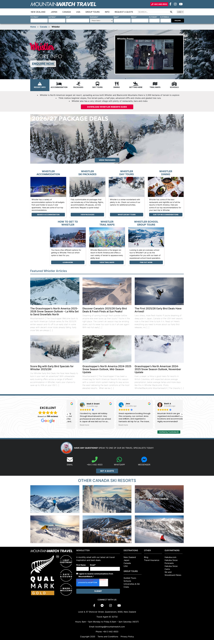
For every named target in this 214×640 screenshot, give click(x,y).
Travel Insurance (151, 560)
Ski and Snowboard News (173, 573)
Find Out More (146, 262)
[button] (182, 414)
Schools (127, 581)
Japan (54, 12)
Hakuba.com (170, 557)
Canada (66, 12)
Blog (146, 557)
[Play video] (149, 54)
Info (107, 12)
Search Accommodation (48, 215)
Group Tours (92, 12)
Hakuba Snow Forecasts (171, 561)
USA (78, 12)
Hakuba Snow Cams (171, 567)
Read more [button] (74, 425)
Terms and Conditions (108, 636)
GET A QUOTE (107, 471)
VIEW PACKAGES (107, 160)
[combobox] (155, 12)
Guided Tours (130, 578)
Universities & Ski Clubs (132, 585)
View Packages (87, 215)
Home (33, 27)
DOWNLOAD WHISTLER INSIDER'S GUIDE (107, 107)
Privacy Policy (127, 636)
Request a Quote (124, 12)
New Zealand (38, 12)
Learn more (68, 262)
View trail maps (107, 262)
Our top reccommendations (165, 215)
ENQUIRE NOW (43, 64)
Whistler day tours (126, 215)
